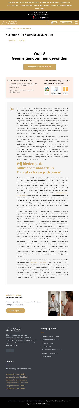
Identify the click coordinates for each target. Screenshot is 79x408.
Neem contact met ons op (39, 67)
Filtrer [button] (13, 40)
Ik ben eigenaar (15, 310)
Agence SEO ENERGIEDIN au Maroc (39, 404)
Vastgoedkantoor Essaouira (16, 380)
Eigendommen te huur (50, 340)
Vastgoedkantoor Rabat (15, 386)
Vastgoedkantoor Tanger (15, 389)
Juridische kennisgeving (50, 353)
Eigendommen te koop (50, 336)
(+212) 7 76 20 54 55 (40, 12)
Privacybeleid (47, 356)
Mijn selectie (46, 346)
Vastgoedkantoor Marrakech (17, 383)
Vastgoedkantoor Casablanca (17, 377)
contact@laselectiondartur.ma (39, 14)
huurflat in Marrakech (39, 262)
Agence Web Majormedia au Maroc (58, 401)
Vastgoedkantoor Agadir (15, 374)
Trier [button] (23, 40)
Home (8, 28)
